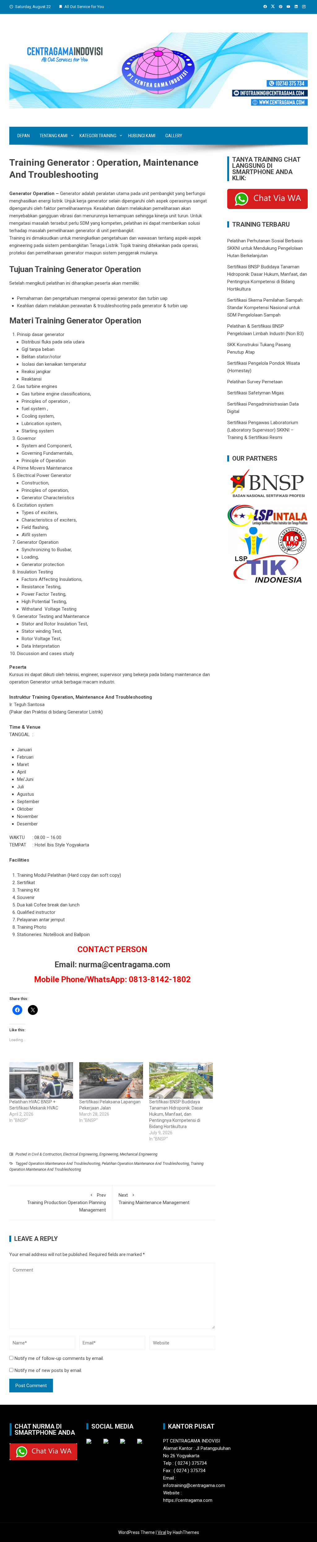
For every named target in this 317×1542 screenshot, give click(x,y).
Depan (23, 135)
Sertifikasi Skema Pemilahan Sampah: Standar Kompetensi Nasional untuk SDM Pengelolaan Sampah (265, 307)
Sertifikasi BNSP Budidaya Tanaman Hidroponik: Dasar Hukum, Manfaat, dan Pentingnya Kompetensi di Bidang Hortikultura (176, 1114)
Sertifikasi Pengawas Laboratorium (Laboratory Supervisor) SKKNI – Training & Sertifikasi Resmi (262, 430)
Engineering (108, 1154)
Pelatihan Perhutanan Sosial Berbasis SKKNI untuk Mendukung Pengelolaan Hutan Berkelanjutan (265, 248)
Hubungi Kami (141, 135)
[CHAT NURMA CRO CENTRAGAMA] (267, 199)
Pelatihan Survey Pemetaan (255, 382)
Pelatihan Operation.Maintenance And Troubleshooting (145, 1163)
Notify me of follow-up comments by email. (59, 1358)
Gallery (173, 135)
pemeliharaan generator (60, 253)
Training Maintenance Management (154, 1198)
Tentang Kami (53, 135)
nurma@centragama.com (124, 964)
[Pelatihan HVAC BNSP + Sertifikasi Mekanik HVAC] (41, 1080)
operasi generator (119, 298)
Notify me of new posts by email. (48, 1370)
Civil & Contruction (47, 1154)
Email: (65, 964)
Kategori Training (98, 135)
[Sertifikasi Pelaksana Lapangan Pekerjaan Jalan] (111, 1080)
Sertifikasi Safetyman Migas (255, 393)
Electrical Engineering (80, 1154)
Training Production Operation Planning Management (66, 1202)
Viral (162, 1532)
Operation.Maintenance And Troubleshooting (64, 1163)
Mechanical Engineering (139, 1154)
